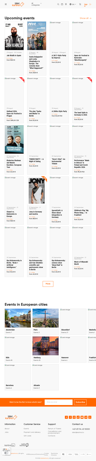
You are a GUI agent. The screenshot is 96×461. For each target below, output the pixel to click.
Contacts (51, 436)
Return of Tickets (54, 429)
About (7, 429)
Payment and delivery (32, 432)
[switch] (6, 453)
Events (26, 429)
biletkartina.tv (14, 453)
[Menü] (9, 448)
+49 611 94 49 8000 (81, 429)
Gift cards (27, 436)
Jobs (6, 432)
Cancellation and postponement (54, 432)
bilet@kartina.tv (78, 432)
